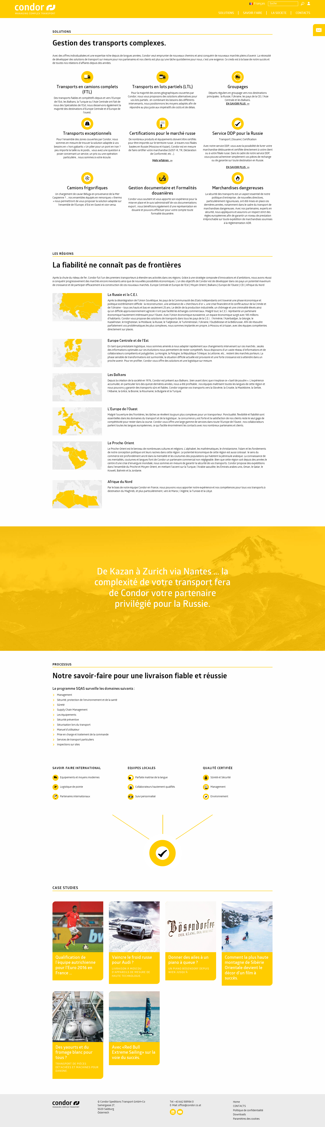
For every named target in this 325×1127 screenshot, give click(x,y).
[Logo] (72, 1110)
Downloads (239, 1114)
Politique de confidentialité (248, 1110)
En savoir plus (75, 908)
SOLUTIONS (226, 13)
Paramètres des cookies (246, 1119)
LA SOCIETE (279, 13)
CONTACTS (303, 13)
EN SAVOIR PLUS (236, 103)
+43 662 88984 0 (184, 1101)
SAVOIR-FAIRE (252, 13)
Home (236, 1102)
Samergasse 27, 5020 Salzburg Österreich (106, 1109)
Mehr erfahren (160, 160)
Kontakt (319, 30)
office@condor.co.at (189, 1105)
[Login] (308, 4)
